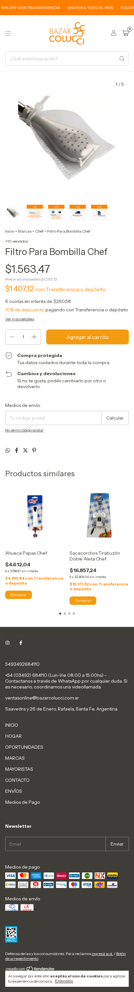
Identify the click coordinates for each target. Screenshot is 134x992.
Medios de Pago (22, 802)
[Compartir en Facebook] (17, 450)
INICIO (11, 725)
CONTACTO (17, 780)
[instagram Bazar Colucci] (7, 643)
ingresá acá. (102, 953)
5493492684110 (22, 664)
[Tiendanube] (30, 970)
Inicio (9, 231)
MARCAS (15, 758)
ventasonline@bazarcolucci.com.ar (42, 698)
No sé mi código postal (24, 430)
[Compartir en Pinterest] (34, 450)
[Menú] (8, 33)
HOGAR (13, 736)
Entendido (64, 981)
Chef (39, 231)
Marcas (25, 231)
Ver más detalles (19, 319)
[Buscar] (121, 58)
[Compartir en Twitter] (26, 450)
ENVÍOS (13, 791)
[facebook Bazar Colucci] (21, 643)
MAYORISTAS (19, 769)
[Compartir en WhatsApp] (8, 450)
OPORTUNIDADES (24, 747)
